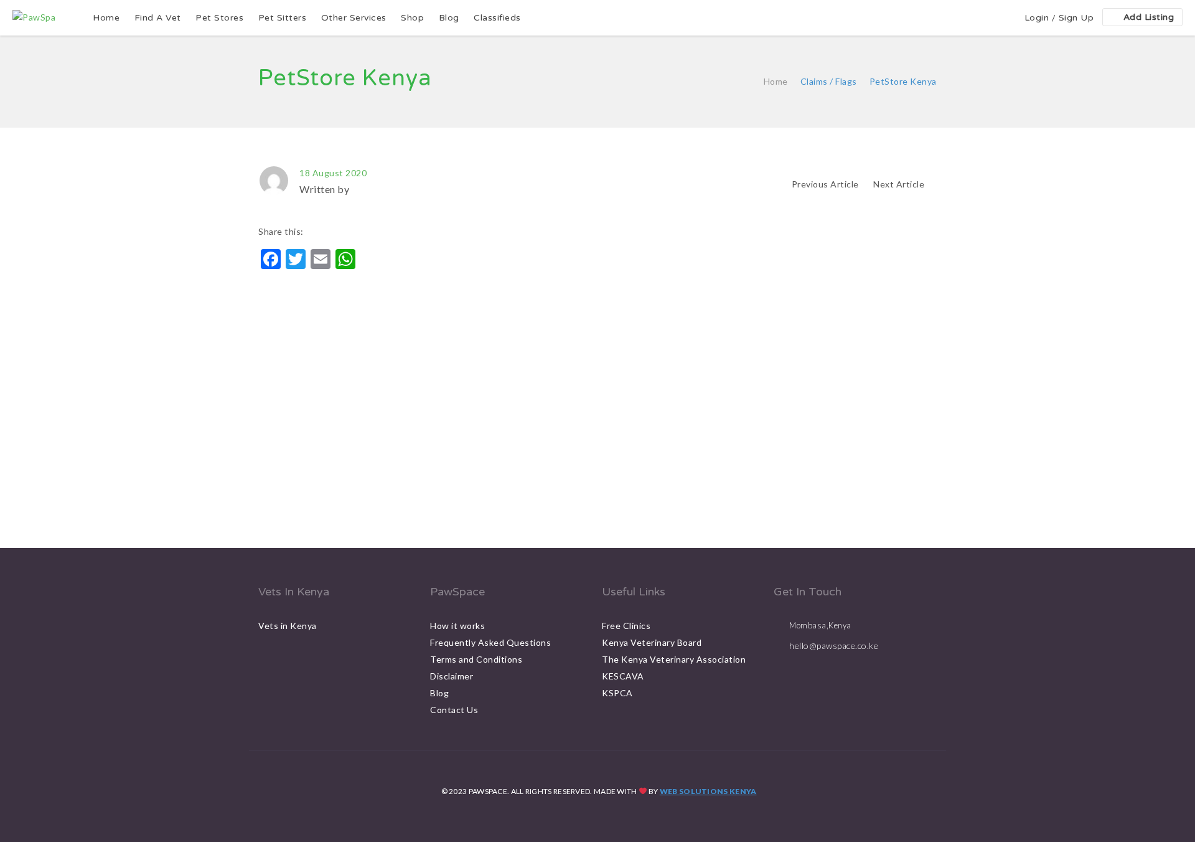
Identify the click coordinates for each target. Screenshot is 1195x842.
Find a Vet (157, 17)
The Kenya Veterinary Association (674, 659)
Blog (449, 17)
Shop (412, 17)
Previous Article (825, 184)
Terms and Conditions (476, 659)
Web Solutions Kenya (708, 791)
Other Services (354, 17)
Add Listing (1148, 17)
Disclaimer (451, 676)
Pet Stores (219, 17)
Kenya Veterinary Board (651, 642)
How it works (457, 625)
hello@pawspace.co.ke (833, 645)
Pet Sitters (282, 17)
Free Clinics (626, 625)
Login (1036, 17)
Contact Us (454, 709)
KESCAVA (623, 676)
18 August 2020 (333, 173)
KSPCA (617, 693)
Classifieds (497, 17)
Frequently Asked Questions (490, 642)
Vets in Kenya (287, 625)
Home (106, 17)
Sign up (1076, 17)
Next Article (900, 184)
